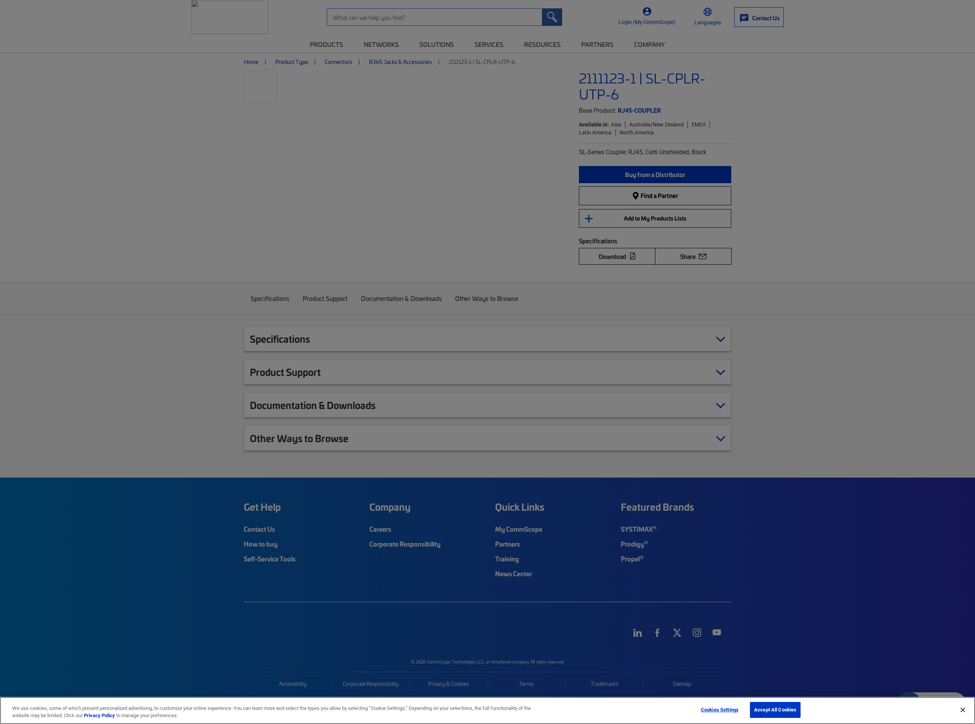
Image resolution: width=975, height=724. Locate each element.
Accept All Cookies (775, 709)
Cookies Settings (719, 709)
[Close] (962, 710)
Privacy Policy (99, 715)
